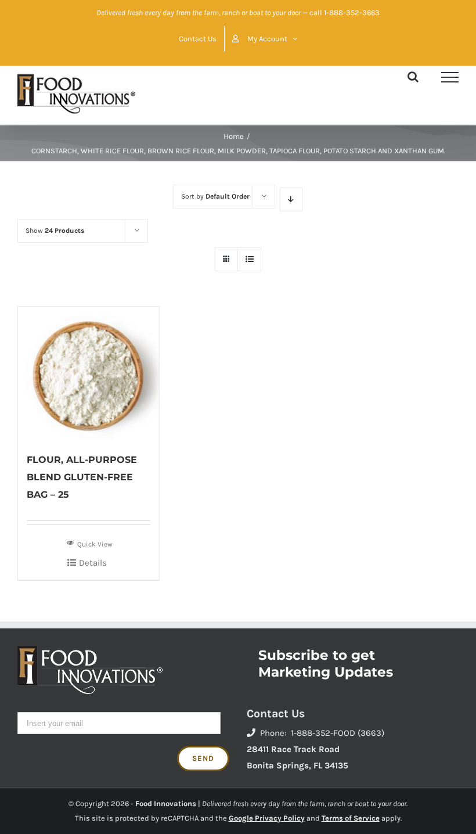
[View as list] (249, 259)
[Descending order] (291, 199)
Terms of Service (351, 818)
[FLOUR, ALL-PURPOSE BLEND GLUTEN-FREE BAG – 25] (88, 373)
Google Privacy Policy (267, 818)
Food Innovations (165, 803)
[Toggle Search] (413, 76)
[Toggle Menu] (450, 77)
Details (93, 563)
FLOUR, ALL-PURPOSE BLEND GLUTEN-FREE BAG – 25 (82, 477)
